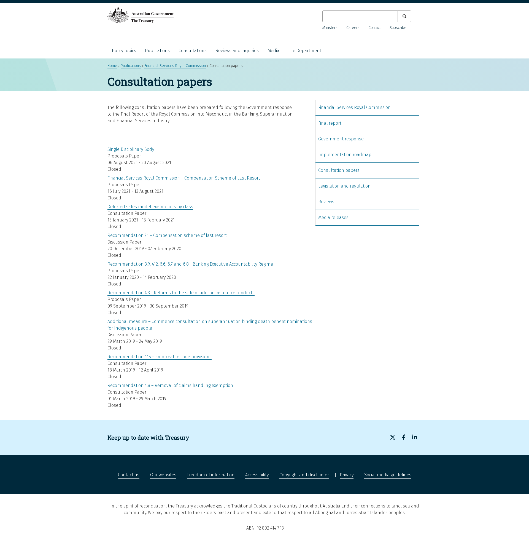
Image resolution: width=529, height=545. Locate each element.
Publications (157, 50)
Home (112, 65)
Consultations (193, 50)
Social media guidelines (387, 474)
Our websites (163, 474)
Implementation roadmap (344, 154)
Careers (353, 27)
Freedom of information (210, 474)
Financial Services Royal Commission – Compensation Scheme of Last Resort (183, 178)
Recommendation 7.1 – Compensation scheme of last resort (167, 235)
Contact (374, 27)
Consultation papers (339, 170)
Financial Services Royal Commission (175, 65)
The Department (304, 50)
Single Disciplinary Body (130, 149)
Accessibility (257, 474)
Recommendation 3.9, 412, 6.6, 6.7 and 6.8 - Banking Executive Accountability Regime (190, 264)
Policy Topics (124, 50)
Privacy (346, 474)
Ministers (330, 27)
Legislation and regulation (344, 186)
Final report (329, 123)
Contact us (128, 474)
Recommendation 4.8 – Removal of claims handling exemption (170, 385)
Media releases (333, 217)
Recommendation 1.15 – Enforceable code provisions (159, 356)
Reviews (326, 201)
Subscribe (398, 27)
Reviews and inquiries (237, 50)
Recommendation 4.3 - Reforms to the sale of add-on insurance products (181, 292)
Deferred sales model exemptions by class (150, 206)
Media (273, 50)
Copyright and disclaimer (304, 474)
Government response (341, 138)
